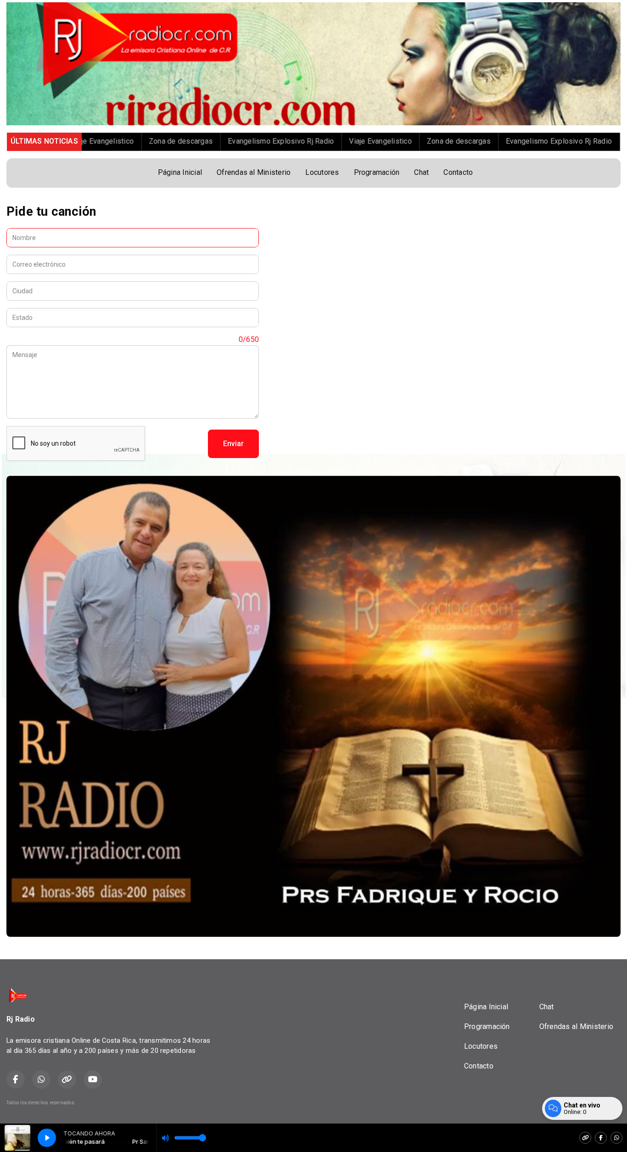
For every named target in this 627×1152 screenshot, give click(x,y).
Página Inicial (180, 172)
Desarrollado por (577, 1102)
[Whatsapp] (616, 1138)
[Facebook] (601, 1138)
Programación (377, 172)
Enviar (233, 443)
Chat (421, 172)
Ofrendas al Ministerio (254, 172)
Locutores (322, 172)
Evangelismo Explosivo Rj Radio (205, 141)
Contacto (458, 172)
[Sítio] (585, 1138)
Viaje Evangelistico (304, 141)
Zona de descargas (104, 141)
